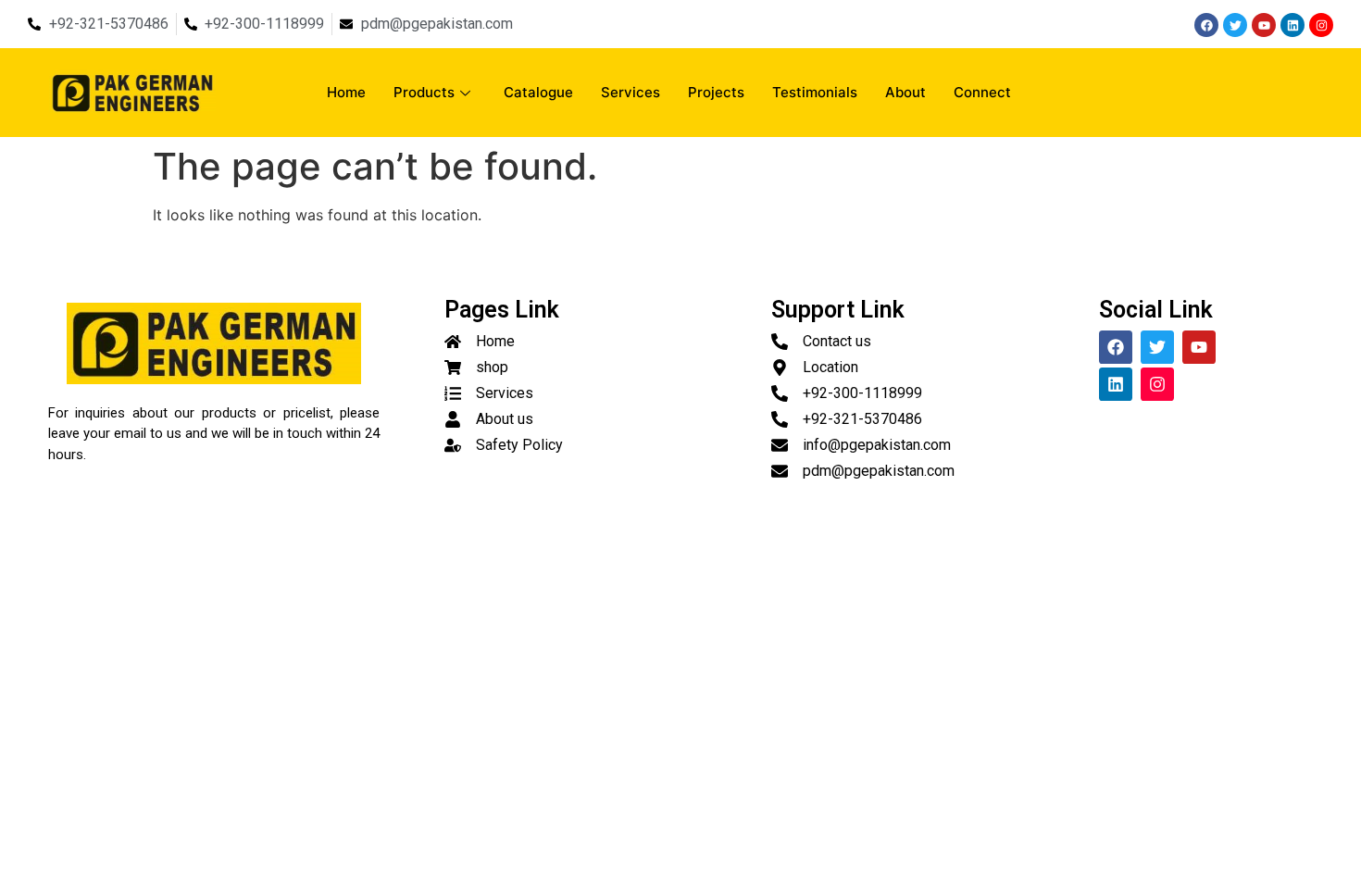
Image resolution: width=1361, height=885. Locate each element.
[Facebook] (1206, 25)
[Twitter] (1235, 25)
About (905, 92)
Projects (716, 92)
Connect (982, 92)
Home (346, 92)
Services (630, 92)
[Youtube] (1264, 25)
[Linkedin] (1292, 25)
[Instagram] (1321, 25)
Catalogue (538, 92)
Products (424, 92)
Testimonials (814, 92)
